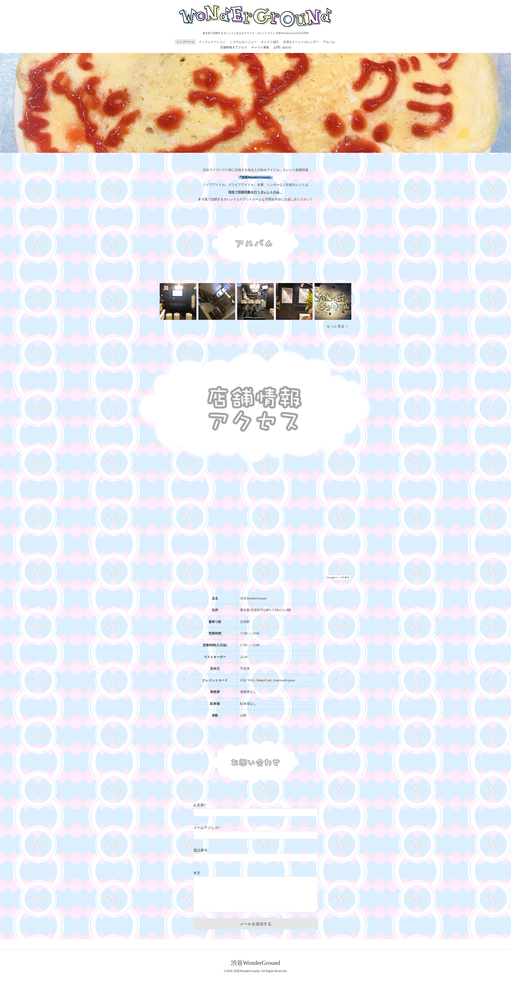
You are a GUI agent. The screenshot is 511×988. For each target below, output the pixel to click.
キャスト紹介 (270, 42)
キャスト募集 (260, 47)
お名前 (199, 805)
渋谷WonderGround (255, 962)
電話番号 (200, 850)
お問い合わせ (282, 47)
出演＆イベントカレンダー (301, 42)
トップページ (185, 42)
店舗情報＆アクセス (233, 47)
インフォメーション (212, 42)
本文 (196, 873)
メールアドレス (206, 828)
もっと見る (337, 326)
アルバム (329, 42)
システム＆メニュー (243, 42)
